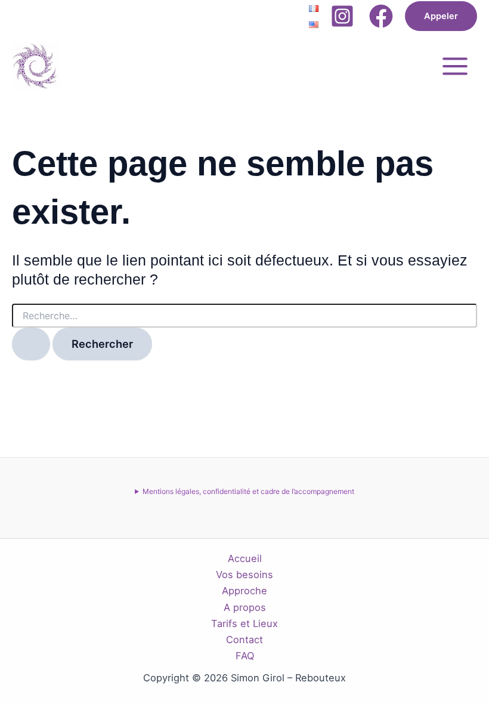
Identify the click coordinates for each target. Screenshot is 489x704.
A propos (245, 607)
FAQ (245, 656)
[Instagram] (342, 16)
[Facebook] (381, 16)
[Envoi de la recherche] (31, 344)
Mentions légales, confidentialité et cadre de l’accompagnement (248, 491)
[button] (441, 16)
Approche (244, 591)
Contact (244, 640)
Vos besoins (244, 575)
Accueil (245, 558)
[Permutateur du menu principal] (454, 66)
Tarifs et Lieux (244, 623)
